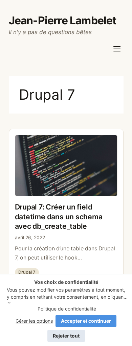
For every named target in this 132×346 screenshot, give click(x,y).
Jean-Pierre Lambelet (62, 20)
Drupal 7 (26, 272)
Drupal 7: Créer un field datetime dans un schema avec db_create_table (59, 216)
